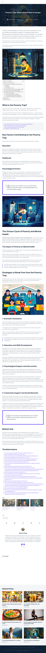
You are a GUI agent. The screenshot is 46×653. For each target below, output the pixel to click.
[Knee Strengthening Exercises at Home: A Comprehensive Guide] (34, 614)
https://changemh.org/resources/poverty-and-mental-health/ (17, 466)
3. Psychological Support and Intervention (13, 95)
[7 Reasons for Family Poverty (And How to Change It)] (8, 502)
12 (27, 267)
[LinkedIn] (31, 523)
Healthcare (8, 86)
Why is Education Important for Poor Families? (14, 127)
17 (14, 373)
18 (6, 379)
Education (7, 85)
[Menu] (2, 1)
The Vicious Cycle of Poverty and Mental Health (14, 89)
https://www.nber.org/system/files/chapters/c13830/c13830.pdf (18, 452)
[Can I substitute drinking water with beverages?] (34, 596)
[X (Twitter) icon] (24, 544)
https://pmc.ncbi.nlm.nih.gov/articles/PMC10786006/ (16, 486)
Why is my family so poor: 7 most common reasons (15, 125)
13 (25, 324)
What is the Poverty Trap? (9, 82)
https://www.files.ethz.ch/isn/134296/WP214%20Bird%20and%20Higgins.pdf (21, 455)
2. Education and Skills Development (12, 94)
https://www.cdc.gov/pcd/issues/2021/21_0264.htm (15, 480)
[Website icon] (22, 544)
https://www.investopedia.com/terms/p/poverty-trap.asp (17, 457)
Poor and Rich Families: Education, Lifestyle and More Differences (18, 124)
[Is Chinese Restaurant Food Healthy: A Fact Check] (12, 614)
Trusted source (7, 99)
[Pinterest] (23, 523)
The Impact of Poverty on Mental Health (13, 90)
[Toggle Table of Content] (22, 81)
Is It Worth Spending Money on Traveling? (11, 640)
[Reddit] (39, 523)
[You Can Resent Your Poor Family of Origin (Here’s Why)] (22, 502)
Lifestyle (36, 19)
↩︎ (32, 452)
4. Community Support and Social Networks (14, 96)
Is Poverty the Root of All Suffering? (31, 640)
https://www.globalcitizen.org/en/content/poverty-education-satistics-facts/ (21, 458)
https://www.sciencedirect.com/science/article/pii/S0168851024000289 (20, 460)
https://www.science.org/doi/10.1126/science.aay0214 (16, 461)
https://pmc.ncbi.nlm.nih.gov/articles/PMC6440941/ (15, 488)
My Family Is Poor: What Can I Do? (11, 128)
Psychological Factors (10, 87)
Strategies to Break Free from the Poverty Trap (13, 91)
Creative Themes (31, 647)
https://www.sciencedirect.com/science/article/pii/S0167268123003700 (20, 476)
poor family (5, 517)
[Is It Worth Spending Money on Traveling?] (12, 633)
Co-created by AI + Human (23, 20)
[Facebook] (6, 523)
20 (20, 406)
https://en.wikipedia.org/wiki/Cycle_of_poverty (14, 454)
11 (18, 254)
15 (7, 334)
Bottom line (6, 98)
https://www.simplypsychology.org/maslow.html (15, 472)
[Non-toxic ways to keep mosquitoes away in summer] (12, 596)
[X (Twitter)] (15, 523)
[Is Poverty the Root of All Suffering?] (36, 502)
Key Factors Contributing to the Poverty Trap (13, 84)
